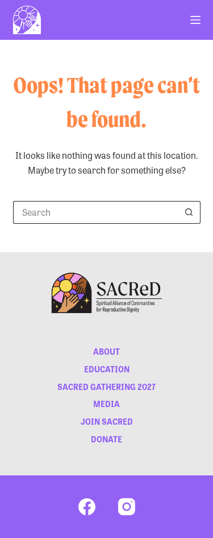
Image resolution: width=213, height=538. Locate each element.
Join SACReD (107, 421)
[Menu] (195, 20)
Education (107, 369)
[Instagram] (126, 506)
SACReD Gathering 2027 (106, 386)
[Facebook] (86, 506)
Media (106, 404)
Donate (106, 439)
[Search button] (189, 212)
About (106, 351)
